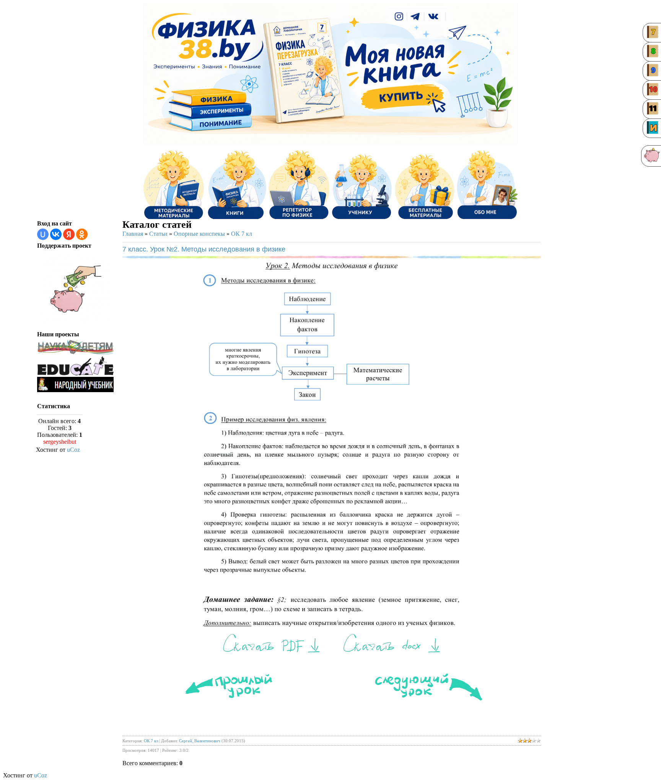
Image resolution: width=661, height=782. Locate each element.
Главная (132, 233)
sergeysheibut (59, 441)
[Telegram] (416, 17)
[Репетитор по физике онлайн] (299, 184)
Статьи (158, 233)
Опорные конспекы (199, 233)
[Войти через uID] (43, 234)
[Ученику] (361, 184)
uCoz (73, 449)
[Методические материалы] (173, 184)
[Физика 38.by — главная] (208, 41)
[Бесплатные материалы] (424, 184)
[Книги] (236, 184)
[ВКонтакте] (434, 17)
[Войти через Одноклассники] (82, 234)
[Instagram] (399, 17)
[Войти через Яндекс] (69, 234)
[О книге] (401, 95)
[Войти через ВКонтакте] (56, 234)
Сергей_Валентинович (199, 740)
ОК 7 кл (241, 233)
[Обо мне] (487, 184)
